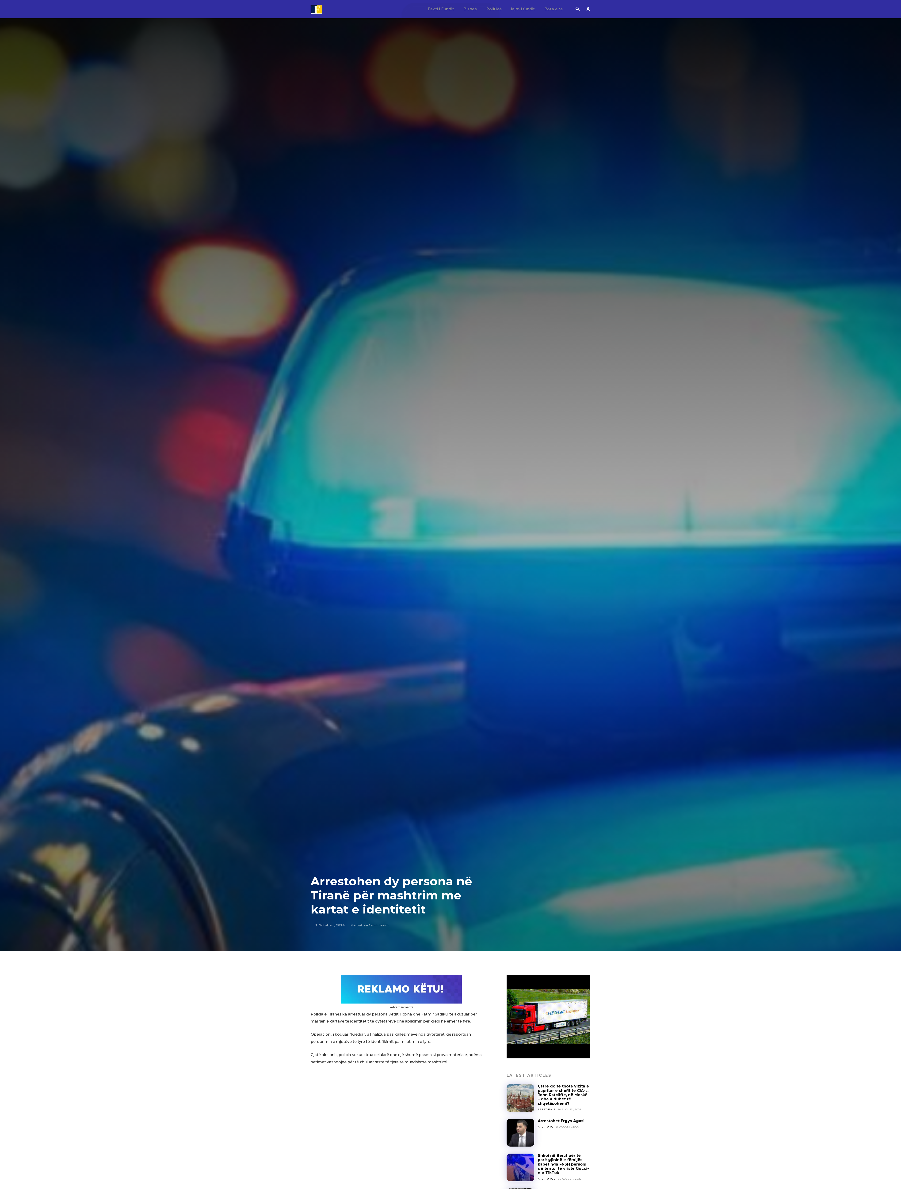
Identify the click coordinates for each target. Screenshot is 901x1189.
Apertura (545, 1126)
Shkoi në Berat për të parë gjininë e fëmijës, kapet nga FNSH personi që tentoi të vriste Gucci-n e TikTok (563, 1164)
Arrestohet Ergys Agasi (561, 1121)
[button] (577, 9)
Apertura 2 (546, 1178)
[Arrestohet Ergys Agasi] (520, 1133)
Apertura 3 (546, 1109)
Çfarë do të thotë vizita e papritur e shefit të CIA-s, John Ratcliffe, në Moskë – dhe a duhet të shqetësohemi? (563, 1095)
